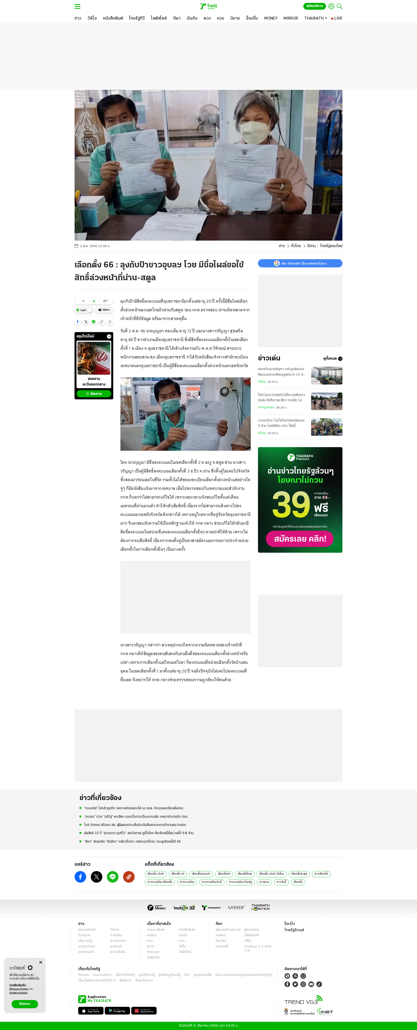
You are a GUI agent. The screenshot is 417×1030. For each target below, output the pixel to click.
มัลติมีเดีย (153, 957)
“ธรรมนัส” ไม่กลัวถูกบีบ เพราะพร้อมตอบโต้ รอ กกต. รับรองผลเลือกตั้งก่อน (133, 808)
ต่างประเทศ (117, 941)
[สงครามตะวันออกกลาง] (93, 358)
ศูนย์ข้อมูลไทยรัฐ (170, 975)
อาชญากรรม (266, 407)
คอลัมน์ (152, 935)
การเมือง (116, 935)
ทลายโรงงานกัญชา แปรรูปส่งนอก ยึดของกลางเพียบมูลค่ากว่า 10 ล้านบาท (282, 372)
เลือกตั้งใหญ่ (245, 874)
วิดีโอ (182, 946)
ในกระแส (84, 935)
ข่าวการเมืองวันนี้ (212, 882)
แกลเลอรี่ (222, 946)
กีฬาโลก (221, 941)
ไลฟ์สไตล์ (185, 952)
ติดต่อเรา (125, 980)
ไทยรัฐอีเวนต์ (294, 930)
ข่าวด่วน (264, 882)
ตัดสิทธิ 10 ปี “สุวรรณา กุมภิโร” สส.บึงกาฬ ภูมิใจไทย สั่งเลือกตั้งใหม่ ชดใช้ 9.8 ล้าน (139, 833)
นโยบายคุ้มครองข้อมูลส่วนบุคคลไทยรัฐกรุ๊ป (243, 975)
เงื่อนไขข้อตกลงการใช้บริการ (97, 980)
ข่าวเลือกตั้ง (321, 874)
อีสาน (311, 246)
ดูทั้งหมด (330, 359)
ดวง (150, 941)
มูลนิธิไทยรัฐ (147, 975)
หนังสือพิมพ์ (187, 930)
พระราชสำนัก (87, 930)
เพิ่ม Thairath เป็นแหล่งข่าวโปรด (304, 263)
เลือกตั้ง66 (224, 874)
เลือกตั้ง (298, 882)
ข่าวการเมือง (187, 882)
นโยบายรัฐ (85, 941)
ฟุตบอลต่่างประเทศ (228, 930)
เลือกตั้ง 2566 (155, 874)
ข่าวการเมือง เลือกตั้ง (159, 882)
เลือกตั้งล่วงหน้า (201, 874)
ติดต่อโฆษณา (144, 980)
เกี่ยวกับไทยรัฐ (125, 975)
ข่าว (282, 246)
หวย (182, 941)
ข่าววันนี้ (281, 882)
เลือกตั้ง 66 (178, 874)
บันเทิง (183, 935)
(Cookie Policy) (18, 993)
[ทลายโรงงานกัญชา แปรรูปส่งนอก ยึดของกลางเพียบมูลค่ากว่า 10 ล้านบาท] (326, 375)
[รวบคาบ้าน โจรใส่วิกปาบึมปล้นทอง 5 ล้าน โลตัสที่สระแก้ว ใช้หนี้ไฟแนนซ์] (326, 427)
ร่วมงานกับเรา (102, 975)
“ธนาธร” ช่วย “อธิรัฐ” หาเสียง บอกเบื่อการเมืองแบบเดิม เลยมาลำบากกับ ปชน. (136, 817)
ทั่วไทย (296, 246)
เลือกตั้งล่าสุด (299, 874)
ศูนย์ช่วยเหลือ (203, 975)
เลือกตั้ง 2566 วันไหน (271, 874)
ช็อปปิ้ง (290, 924)
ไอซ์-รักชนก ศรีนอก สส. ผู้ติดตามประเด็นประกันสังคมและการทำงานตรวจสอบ (135, 825)
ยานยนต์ (116, 946)
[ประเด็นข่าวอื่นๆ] (109, 336)
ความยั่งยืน (117, 952)
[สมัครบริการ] (300, 500)
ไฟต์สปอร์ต (251, 935)
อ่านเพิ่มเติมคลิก (19, 987)
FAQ (187, 975)
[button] (78, 322)
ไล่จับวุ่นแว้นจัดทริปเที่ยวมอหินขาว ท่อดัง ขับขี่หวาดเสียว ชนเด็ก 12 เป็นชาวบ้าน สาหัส (281, 398)
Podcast (153, 952)
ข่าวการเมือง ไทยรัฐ (240, 882)
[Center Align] (40, 962)
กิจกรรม (83, 975)
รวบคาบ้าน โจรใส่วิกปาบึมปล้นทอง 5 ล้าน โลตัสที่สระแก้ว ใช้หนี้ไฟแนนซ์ (281, 424)
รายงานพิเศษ (156, 930)
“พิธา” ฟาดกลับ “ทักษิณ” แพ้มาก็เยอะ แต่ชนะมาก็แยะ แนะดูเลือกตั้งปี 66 (132, 842)
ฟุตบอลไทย (251, 930)
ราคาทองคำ (86, 952)
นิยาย (150, 946)
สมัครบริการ (314, 6)
